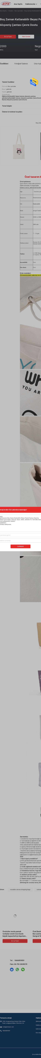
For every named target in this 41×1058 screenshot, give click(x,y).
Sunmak (20, 546)
